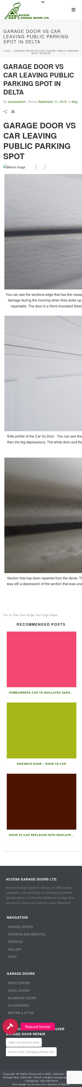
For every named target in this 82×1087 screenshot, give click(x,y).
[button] (10, 1026)
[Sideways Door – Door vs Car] (41, 730)
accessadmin (17, 101)
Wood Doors (19, 983)
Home (7, 50)
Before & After (21, 1013)
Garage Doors (20, 927)
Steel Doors (19, 990)
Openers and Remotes (26, 934)
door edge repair (46, 614)
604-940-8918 (49, 1080)
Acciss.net (38, 1084)
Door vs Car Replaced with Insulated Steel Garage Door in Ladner (42, 835)
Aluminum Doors (22, 998)
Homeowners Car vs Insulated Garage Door (42, 692)
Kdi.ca (66, 1084)
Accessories (19, 1005)
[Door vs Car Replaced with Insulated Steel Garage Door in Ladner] (41, 802)
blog (75, 101)
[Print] (15, 111)
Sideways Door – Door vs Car (41, 764)
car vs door (11, 614)
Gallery (15, 949)
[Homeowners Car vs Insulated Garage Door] (41, 659)
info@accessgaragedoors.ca (61, 1077)
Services (15, 941)
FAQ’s (12, 956)
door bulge (27, 614)
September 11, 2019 (52, 101)
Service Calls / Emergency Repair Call (31, 1052)
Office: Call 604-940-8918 (24, 1042)
